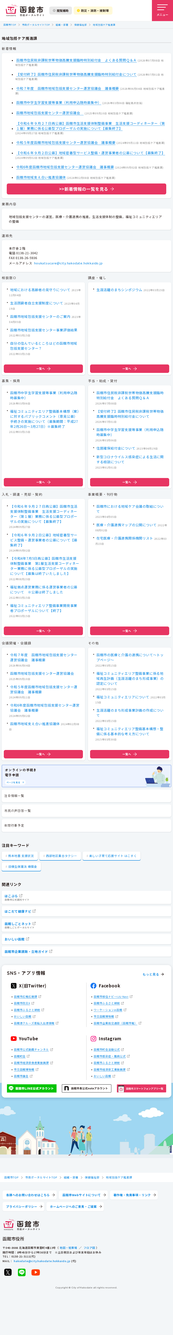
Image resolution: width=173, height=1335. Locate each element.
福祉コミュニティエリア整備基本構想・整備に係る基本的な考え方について (130, 731)
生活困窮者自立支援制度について (36, 302)
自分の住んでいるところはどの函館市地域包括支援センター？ (43, 346)
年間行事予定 (14, 825)
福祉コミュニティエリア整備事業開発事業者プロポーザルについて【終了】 (43, 608)
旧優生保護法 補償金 (22, 866)
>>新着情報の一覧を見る (83, 189)
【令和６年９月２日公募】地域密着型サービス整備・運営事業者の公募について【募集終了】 (90, 152)
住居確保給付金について (115, 448)
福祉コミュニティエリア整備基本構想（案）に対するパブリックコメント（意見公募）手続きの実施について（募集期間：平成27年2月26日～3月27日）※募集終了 (44, 419)
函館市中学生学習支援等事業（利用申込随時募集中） (58, 102)
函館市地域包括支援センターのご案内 (40, 316)
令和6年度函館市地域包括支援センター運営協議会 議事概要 (65, 166)
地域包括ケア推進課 (104, 24)
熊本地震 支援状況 (21, 856)
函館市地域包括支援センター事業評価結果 (43, 329)
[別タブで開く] (8, 1272)
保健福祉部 (80, 24)
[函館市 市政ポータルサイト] (25, 10)
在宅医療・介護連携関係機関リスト (124, 538)
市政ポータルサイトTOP (36, 24)
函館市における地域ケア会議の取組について (130, 509)
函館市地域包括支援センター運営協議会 (50, 112)
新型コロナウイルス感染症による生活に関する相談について (130, 459)
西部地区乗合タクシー (61, 856)
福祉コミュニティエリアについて (122, 696)
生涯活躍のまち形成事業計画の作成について (130, 713)
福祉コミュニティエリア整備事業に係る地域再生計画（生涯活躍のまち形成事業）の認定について (130, 678)
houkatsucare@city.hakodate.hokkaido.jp (68, 263)
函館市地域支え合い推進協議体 (41, 177)
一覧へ (40, 369)
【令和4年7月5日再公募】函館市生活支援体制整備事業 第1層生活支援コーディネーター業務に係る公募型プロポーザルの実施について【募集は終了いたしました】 (44, 566)
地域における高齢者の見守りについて (40, 289)
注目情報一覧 (14, 795)
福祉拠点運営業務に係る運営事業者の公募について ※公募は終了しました (43, 589)
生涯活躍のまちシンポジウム (119, 289)
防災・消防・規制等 (95, 10)
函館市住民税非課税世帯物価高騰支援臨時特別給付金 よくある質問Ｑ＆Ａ (76, 60)
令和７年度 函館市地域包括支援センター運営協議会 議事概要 (67, 88)
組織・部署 (62, 24)
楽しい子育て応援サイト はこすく (113, 856)
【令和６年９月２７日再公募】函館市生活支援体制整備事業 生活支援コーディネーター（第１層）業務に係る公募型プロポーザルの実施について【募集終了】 (90, 126)
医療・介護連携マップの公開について (126, 524)
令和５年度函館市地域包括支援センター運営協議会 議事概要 (65, 142)
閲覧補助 (63, 10)
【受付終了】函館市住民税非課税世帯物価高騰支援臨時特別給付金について (76, 74)
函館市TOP (9, 24)
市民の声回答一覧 (17, 810)
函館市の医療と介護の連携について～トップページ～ (130, 657)
